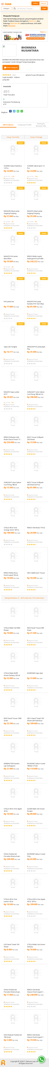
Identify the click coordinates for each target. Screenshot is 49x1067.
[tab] (8, 125)
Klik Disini (11, 25)
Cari (44, 8)
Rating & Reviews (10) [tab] (41, 124)
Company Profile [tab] (24, 125)
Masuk (43, 3)
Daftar (35, 3)
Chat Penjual (11, 67)
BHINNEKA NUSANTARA (11, 180)
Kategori (6, 8)
